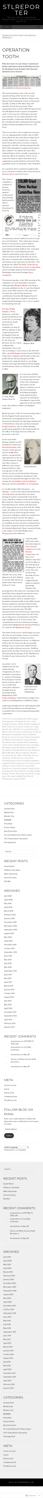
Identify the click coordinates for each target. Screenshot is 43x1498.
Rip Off (26, 1054)
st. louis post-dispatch (19, 768)
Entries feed (9, 1093)
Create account (10, 1085)
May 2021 (8, 903)
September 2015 (10, 1016)
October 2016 (9, 993)
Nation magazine (23, 753)
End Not (7, 881)
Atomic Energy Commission (29, 724)
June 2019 (8, 956)
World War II (27, 776)
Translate (22, 1150)
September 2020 (10, 930)
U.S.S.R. (12, 774)
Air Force (27, 721)
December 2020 (10, 922)
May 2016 (8, 1005)
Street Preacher (10, 878)
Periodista (8, 824)
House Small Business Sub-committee (23, 745)
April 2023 (8, 900)
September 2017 (10, 971)
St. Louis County (15, 766)
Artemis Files (9, 809)
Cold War (16, 729)
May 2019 (8, 960)
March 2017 (8, 986)
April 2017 (8, 982)
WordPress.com (10, 1100)
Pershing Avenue (9, 761)
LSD (14, 750)
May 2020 (8, 937)
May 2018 (8, 967)
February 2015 (9, 1023)
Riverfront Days (10, 831)
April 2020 (8, 941)
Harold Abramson (9, 742)
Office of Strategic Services (27, 755)
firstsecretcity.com (23, 88)
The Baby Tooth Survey (28, 265)
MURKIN (7, 820)
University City (22, 774)
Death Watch (9, 866)
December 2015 (10, 1012)
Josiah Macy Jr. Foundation (28, 484)
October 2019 (9, 948)
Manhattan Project (23, 627)
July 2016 (7, 1001)
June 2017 (8, 975)
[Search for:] (38, 27)
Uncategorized (8, 721)
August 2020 (9, 933)
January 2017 (9, 990)
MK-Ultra (14, 453)
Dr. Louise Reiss (34, 267)
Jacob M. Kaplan (14, 353)
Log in (6, 1089)
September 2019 (10, 952)
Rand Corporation (18, 763)
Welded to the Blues (12, 870)
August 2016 (9, 997)
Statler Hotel (34, 768)
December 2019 (10, 945)
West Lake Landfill (14, 776)
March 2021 (8, 911)
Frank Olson (9, 494)
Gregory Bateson (9, 426)
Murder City (9, 816)
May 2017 (7, 978)
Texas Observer (20, 771)
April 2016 (8, 1008)
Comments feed (10, 1096)
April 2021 (8, 907)
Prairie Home (9, 827)
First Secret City (11, 174)
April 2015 (8, 1020)
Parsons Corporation (25, 758)
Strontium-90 (7, 771)
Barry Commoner (26, 727)
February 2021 (10, 915)
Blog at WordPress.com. (21, 1482)
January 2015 (9, 1027)
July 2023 (8, 896)
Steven (13, 1059)
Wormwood (7, 533)
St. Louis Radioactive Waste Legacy (24, 719)
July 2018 (7, 963)
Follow (9, 1136)
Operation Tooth (9, 758)
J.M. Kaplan (6, 747)
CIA (10, 729)
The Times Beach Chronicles (16, 839)
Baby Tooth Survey (10, 727)
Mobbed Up (9, 812)
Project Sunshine (9, 698)
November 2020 (10, 926)
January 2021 (9, 918)
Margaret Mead (21, 285)
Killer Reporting (10, 874)
